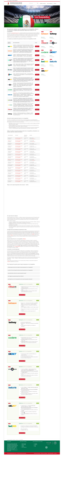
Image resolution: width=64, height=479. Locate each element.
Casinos (23, 445)
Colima (17, 439)
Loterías (23, 446)
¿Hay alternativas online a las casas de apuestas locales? (17, 273)
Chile (35, 446)
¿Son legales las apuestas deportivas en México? (16, 276)
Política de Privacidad (37, 453)
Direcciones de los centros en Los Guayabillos (18, 138)
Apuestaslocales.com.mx (15, 33)
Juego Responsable (50, 453)
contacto (8, 261)
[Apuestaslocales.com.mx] (15, 3)
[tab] (23, 267)
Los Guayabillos (30, 284)
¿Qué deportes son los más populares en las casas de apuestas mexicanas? (20, 279)
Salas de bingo (24, 444)
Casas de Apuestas (10, 439)
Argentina (35, 444)
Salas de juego (24, 443)
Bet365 (33, 234)
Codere (9, 140)
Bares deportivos (24, 447)
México (24, 239)
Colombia (35, 443)
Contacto (55, 453)
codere (33, 141)
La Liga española (17, 246)
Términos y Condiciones (44, 453)
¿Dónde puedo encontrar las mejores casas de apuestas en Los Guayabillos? (20, 267)
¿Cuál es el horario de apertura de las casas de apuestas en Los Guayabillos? (20, 270)
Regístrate (37, 46)
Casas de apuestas (49, 3)
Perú (35, 445)
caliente (33, 138)
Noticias (55, 3)
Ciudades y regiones (43, 3)
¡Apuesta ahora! (22, 294)
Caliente (9, 159)
